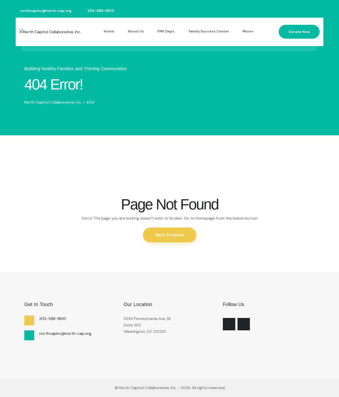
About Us (136, 31)
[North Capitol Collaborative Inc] (114, 387)
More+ (248, 31)
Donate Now (299, 31)
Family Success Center (209, 31)
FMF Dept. (166, 31)
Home (109, 31)
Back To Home (170, 234)
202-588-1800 (100, 11)
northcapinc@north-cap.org (45, 11)
